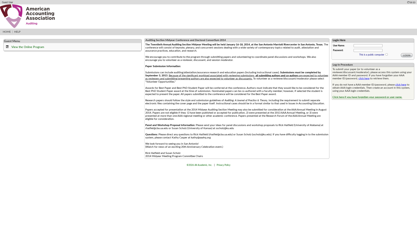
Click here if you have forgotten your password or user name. (367, 97)
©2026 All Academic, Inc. (199, 165)
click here (364, 78)
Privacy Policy (223, 165)
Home (7, 32)
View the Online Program (27, 47)
